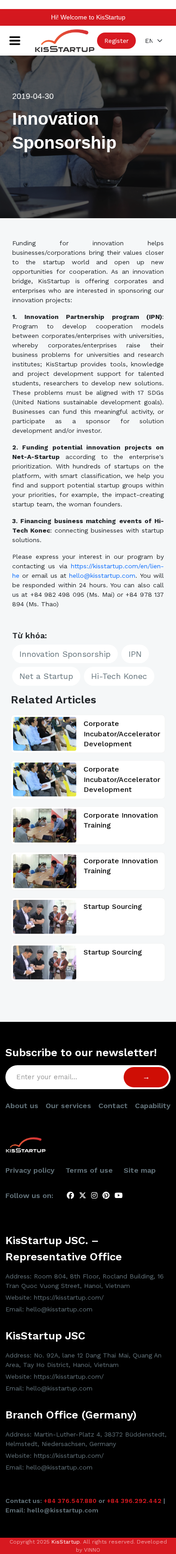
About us (21, 1105)
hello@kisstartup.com (102, 575)
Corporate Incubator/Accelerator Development (121, 733)
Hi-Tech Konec (119, 676)
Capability (153, 1105)
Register (116, 40)
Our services (68, 1105)
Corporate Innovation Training (120, 820)
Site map (140, 1170)
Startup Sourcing (112, 906)
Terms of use (89, 1170)
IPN (135, 654)
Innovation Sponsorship (65, 654)
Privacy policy (30, 1170)
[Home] (64, 40)
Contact (113, 1105)
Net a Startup (46, 676)
